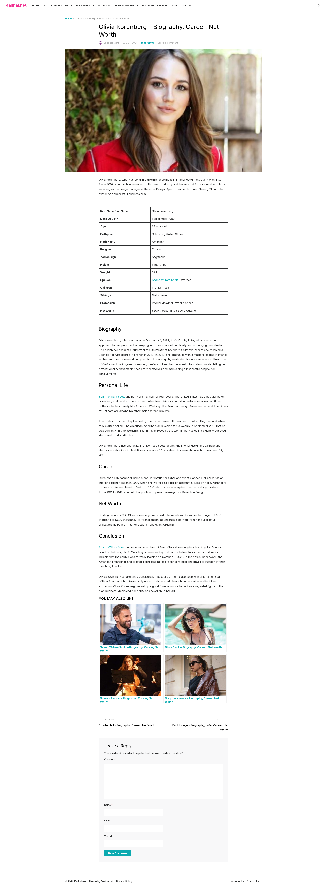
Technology (40, 5)
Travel (174, 5)
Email (108, 820)
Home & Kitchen (124, 5)
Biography (147, 42)
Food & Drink (145, 5)
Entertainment (102, 5)
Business (56, 5)
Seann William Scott (165, 280)
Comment (110, 759)
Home (68, 18)
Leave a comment (168, 42)
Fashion (162, 5)
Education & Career (77, 5)
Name (108, 804)
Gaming (186, 5)
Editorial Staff (111, 42)
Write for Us (237, 881)
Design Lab (107, 881)
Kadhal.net (15, 5)
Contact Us (253, 881)
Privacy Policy (124, 881)
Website (108, 836)
